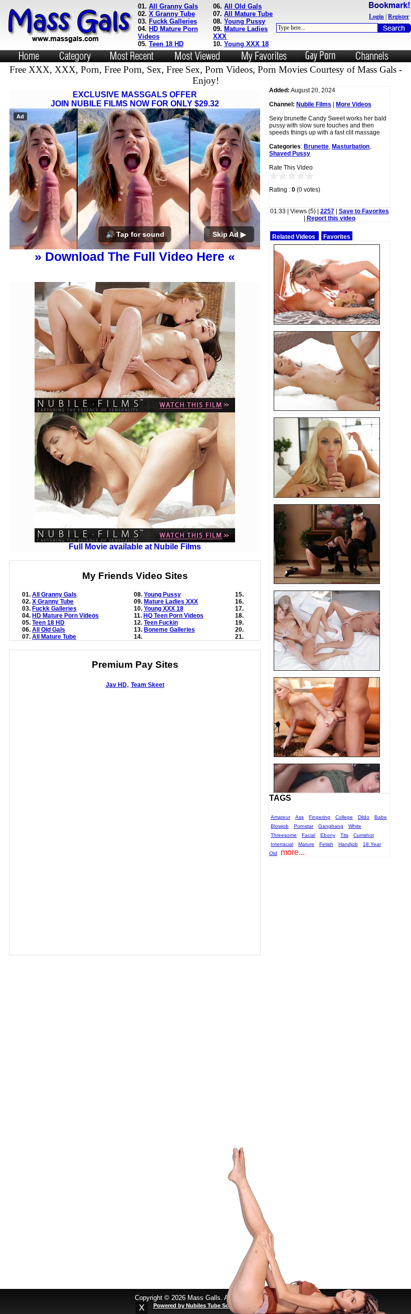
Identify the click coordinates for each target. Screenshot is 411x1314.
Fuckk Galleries (173, 21)
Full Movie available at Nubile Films (135, 546)
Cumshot (363, 835)
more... (293, 852)
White (354, 826)
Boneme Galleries (169, 629)
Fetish (326, 844)
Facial (308, 835)
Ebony (327, 835)
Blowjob (280, 826)
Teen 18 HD (166, 44)
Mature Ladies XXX (171, 601)
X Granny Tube (172, 14)
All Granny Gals (173, 6)
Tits (344, 835)
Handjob (348, 844)
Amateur (280, 817)
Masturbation (350, 146)
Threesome (284, 835)
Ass (299, 817)
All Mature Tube (248, 14)
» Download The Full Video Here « (135, 256)
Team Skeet (147, 684)
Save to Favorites (364, 211)
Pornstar (303, 826)
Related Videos (293, 236)
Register (398, 16)
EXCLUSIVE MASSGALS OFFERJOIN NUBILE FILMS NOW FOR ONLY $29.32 (135, 99)
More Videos (353, 104)
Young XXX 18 (246, 44)
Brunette (316, 146)
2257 (327, 211)
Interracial (282, 844)
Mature (306, 844)
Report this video (331, 218)
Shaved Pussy (289, 153)
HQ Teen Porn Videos (173, 615)
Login (376, 16)
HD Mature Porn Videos (65, 615)
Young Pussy (244, 21)
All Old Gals (243, 6)
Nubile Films (313, 104)
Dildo (363, 817)
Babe (380, 817)
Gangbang (330, 826)
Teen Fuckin (161, 622)
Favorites (336, 236)
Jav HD (116, 684)
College (344, 817)
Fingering (319, 817)
